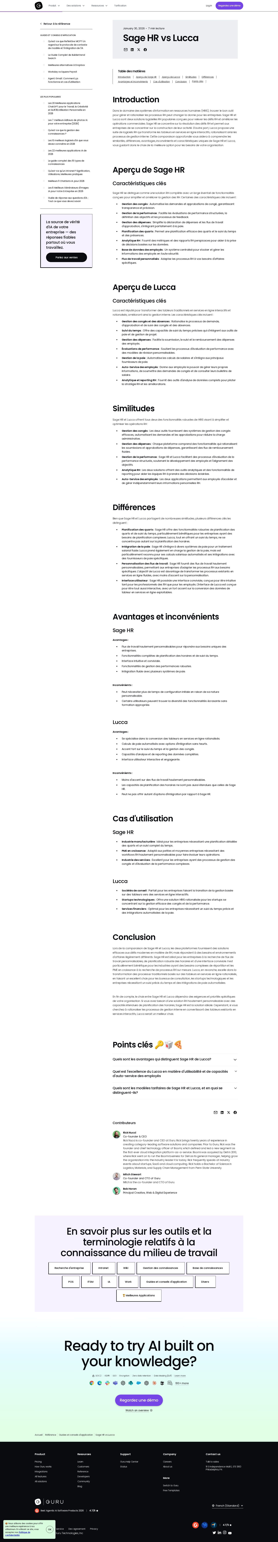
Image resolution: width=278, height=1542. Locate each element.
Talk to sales (212, 1461)
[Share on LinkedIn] (132, 49)
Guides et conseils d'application (76, 1435)
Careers (167, 1461)
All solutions (41, 1481)
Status (123, 1466)
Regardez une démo (229, 5)
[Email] (125, 49)
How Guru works (43, 1466)
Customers (83, 1466)
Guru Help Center (129, 1461)
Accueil (38, 1435)
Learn (80, 1461)
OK (49, 1529)
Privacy (94, 1529)
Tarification (120, 5)
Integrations (41, 1471)
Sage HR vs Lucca (105, 1435)
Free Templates (171, 1490)
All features (40, 1476)
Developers (83, 1476)
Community (83, 1481)
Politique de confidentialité (17, 1534)
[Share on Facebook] (145, 49)
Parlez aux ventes (67, 257)
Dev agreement (77, 1529)
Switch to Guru (170, 1485)
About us (167, 1466)
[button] (54, 5)
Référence (50, 1435)
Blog (79, 1486)
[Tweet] (138, 49)
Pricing (38, 1461)
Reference (82, 1471)
